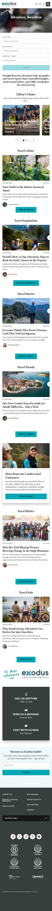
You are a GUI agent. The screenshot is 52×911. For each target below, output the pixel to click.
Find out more (26, 496)
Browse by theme (9, 56)
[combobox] (26, 41)
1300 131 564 (44, 4)
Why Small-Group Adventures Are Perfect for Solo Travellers (22, 630)
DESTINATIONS (33, 805)
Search (26, 68)
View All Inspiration (26, 283)
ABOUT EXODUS (8, 806)
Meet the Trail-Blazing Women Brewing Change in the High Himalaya (25, 549)
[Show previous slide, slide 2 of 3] (18, 140)
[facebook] (13, 836)
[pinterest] (32, 836)
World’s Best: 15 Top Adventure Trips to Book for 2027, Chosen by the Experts (25, 258)
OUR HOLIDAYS (32, 794)
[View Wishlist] (40, 4)
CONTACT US (7, 794)
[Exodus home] (9, 4)
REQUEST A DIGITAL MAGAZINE (10, 800)
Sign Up (25, 772)
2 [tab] (26, 140)
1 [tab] (23, 140)
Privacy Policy (26, 783)
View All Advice (26, 210)
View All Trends (26, 434)
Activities (6, 37)
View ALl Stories (26, 356)
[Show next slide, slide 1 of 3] (34, 140)
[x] (19, 836)
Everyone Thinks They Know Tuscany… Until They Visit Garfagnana (25, 331)
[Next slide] (49, 167)
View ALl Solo (26, 659)
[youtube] (39, 836)
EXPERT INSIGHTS (34, 799)
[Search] (36, 4)
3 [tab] (28, 140)
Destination (7, 46)
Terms (34, 783)
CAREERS (30, 810)
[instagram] (26, 836)
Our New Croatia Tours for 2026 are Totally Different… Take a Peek (23, 405)
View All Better (26, 582)
